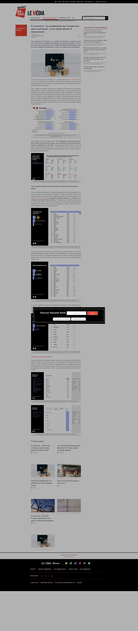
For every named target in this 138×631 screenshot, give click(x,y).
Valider (92, 313)
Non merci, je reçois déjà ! (61, 319)
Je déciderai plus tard (78, 319)
